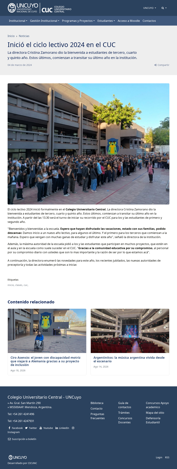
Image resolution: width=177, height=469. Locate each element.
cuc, (26, 285)
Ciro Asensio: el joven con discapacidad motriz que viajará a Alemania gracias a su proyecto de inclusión (46, 361)
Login (159, 457)
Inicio (11, 36)
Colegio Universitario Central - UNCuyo (44, 397)
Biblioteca (97, 403)
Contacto (97, 408)
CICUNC (32, 463)
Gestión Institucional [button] (43, 21)
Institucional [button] (17, 21)
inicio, (11, 285)
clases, (19, 285)
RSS (167, 457)
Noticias (24, 36)
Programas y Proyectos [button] (77, 21)
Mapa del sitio (155, 413)
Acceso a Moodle (129, 21)
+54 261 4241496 (23, 414)
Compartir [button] (163, 65)
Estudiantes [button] (105, 21)
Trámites (124, 413)
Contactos (149, 21)
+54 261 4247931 (23, 421)
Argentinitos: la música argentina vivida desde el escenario (129, 359)
